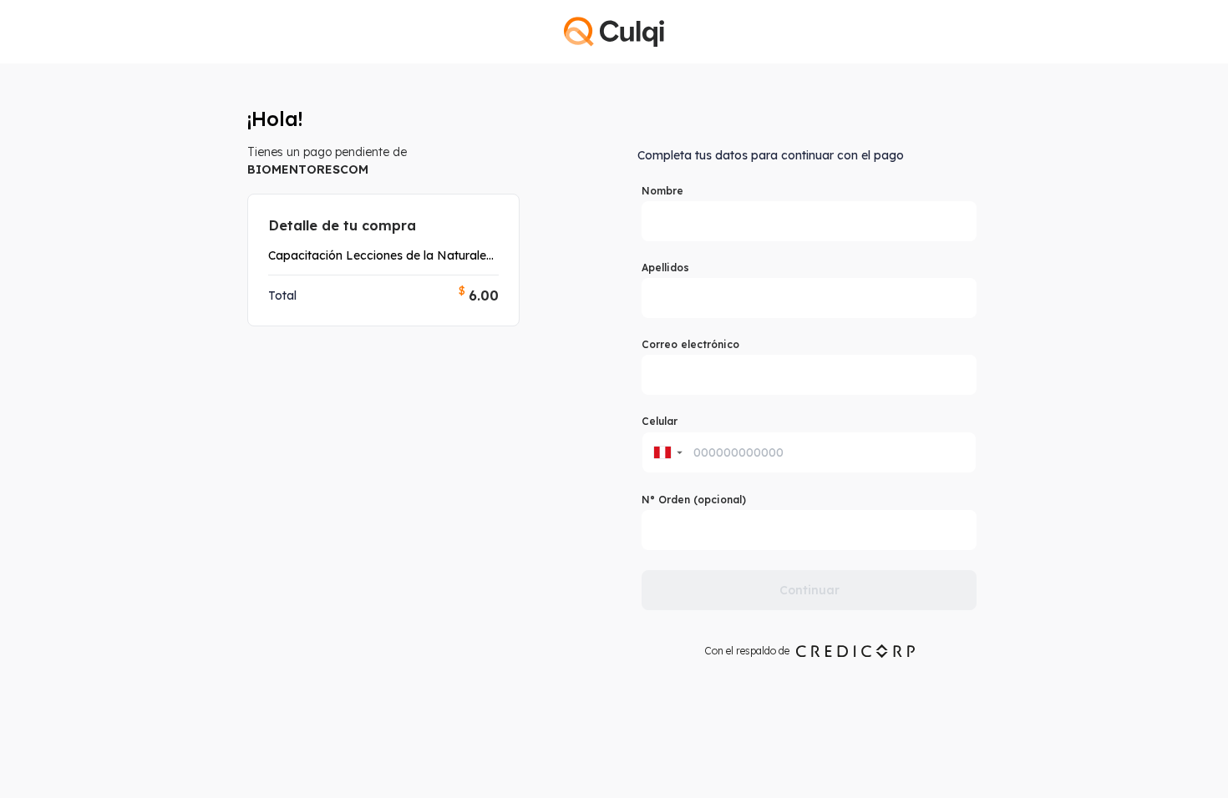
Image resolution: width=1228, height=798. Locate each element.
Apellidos (665, 267)
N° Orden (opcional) (694, 499)
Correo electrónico (690, 344)
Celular (659, 421)
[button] (667, 452)
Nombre (662, 190)
